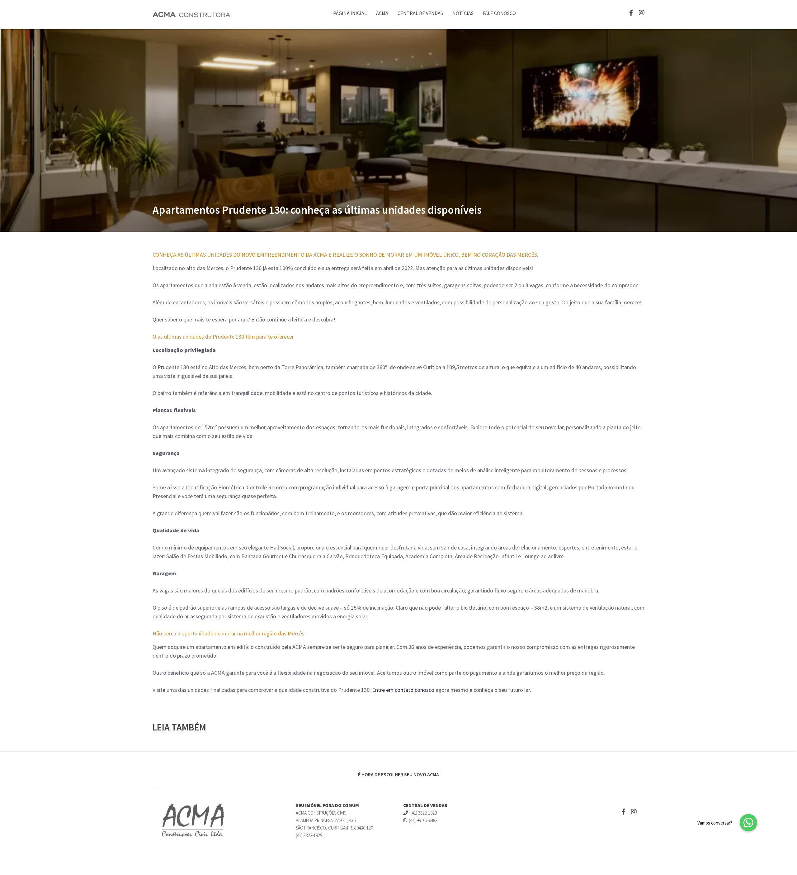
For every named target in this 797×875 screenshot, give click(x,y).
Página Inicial (350, 13)
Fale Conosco (499, 13)
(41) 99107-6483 (423, 820)
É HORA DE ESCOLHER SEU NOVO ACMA (398, 774)
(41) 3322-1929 (423, 813)
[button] (748, 822)
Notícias (463, 13)
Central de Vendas (420, 13)
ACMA (382, 13)
